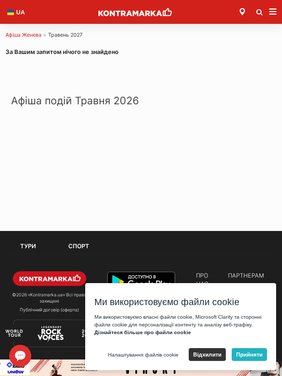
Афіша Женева (23, 35)
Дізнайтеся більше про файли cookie (142, 332)
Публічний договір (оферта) (49, 309)
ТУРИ (28, 246)
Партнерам (246, 275)
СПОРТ (78, 246)
